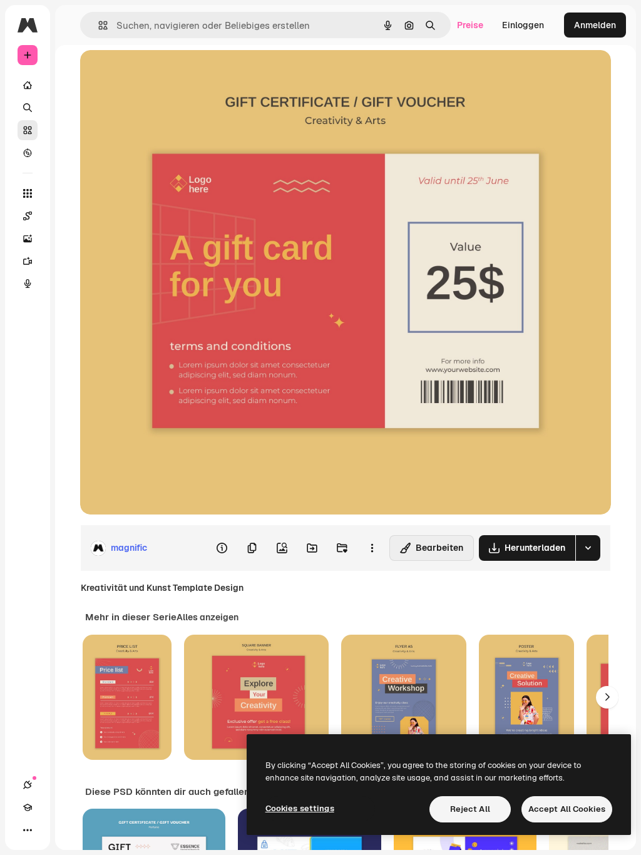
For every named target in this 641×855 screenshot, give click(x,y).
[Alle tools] (28, 193)
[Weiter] (607, 697)
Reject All (470, 809)
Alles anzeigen (207, 617)
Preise (470, 25)
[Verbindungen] (28, 785)
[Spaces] (28, 216)
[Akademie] (28, 807)
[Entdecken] (28, 153)
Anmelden (595, 25)
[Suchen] (28, 108)
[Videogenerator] (28, 261)
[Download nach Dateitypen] (587, 547)
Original (160, 73)
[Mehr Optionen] (371, 548)
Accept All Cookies (566, 809)
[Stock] (28, 130)
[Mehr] (28, 830)
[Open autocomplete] (98, 25)
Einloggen (523, 25)
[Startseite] (28, 85)
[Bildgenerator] (28, 238)
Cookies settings (299, 808)
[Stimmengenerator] (28, 284)
